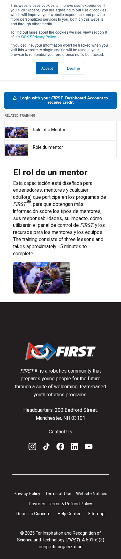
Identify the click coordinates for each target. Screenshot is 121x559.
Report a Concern (33, 513)
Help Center (69, 513)
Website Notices (91, 493)
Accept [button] (47, 68)
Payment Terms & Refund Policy (60, 503)
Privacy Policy (38, 36)
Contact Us (60, 432)
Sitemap (96, 513)
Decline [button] (73, 68)
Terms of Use (58, 493)
